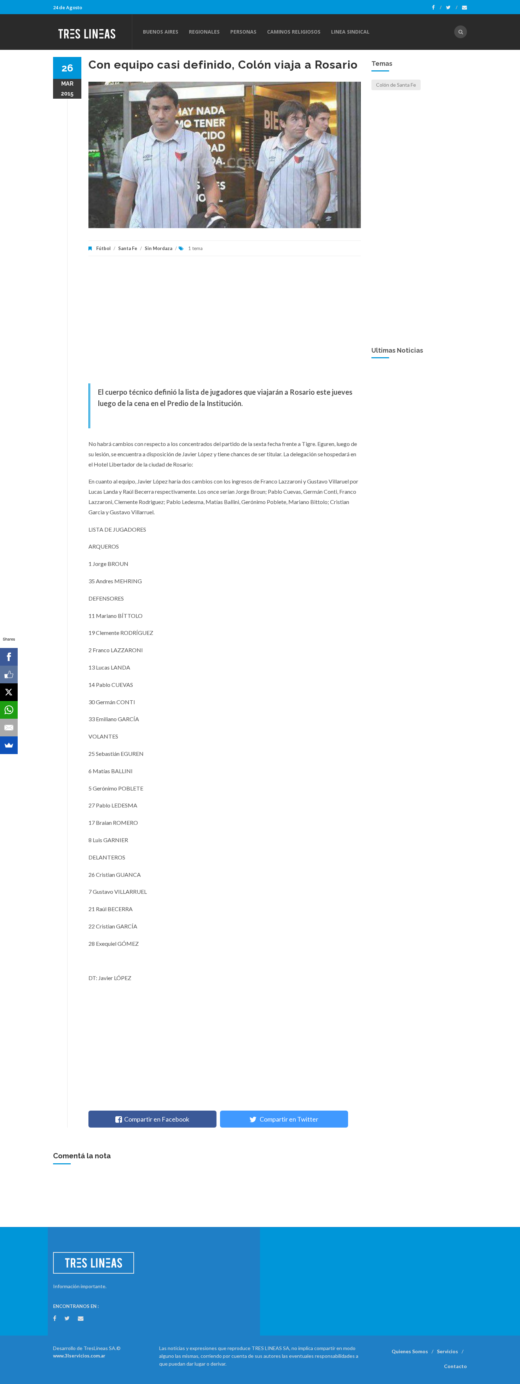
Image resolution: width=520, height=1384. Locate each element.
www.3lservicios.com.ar (79, 1356)
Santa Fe (127, 248)
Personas (243, 31)
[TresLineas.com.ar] (92, 32)
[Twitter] (451, 7)
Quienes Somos (410, 1351)
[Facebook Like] (9, 674)
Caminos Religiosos (293, 31)
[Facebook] (436, 7)
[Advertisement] (224, 323)
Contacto (455, 1366)
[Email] (9, 727)
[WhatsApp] (9, 710)
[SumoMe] (9, 745)
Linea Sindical (350, 31)
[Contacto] (464, 7)
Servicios (447, 1351)
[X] (9, 692)
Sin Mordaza (158, 248)
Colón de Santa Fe (396, 85)
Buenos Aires (160, 31)
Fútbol (103, 248)
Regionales (204, 31)
